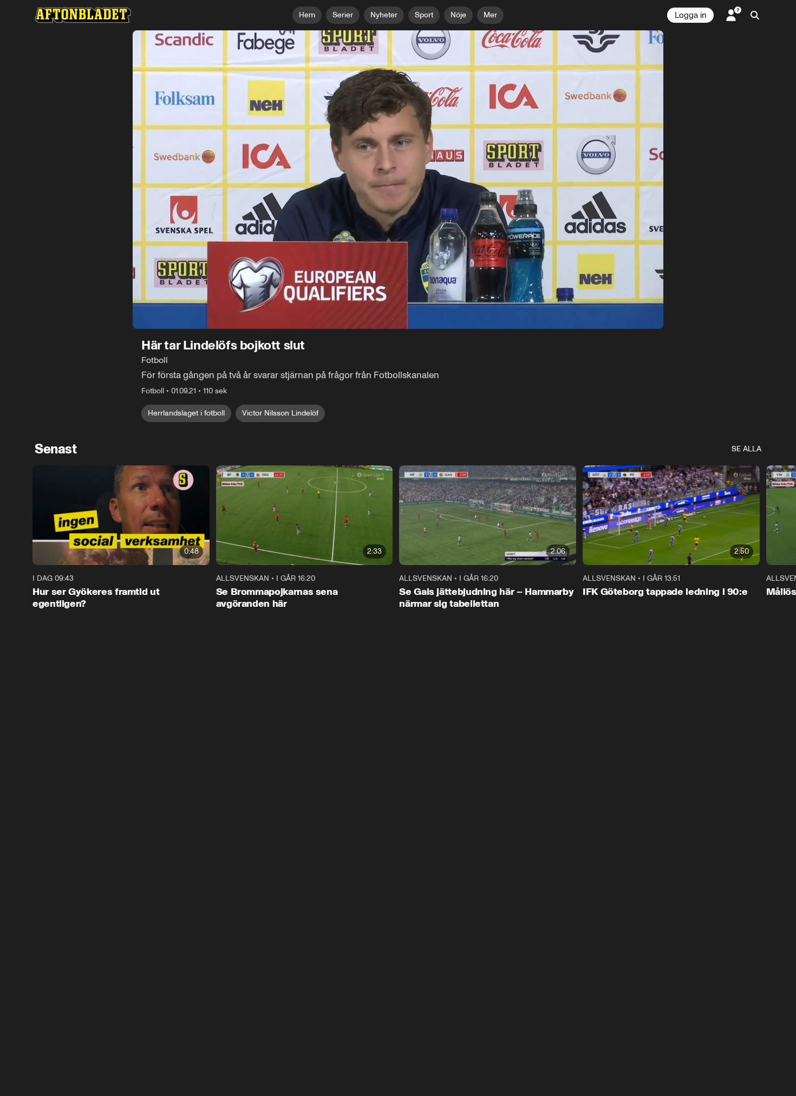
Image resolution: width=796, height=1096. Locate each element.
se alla (746, 448)
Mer (490, 15)
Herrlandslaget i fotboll (186, 413)
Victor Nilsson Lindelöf (280, 413)
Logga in (690, 15)
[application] (398, 179)
